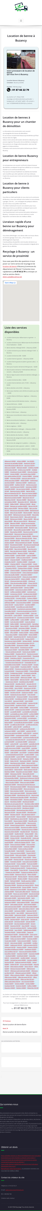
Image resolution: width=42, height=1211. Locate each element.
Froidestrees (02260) (16, 673)
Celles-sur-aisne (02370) (23, 557)
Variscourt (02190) (10, 947)
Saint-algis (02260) (32, 896)
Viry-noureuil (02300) (28, 981)
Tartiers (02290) (21, 932)
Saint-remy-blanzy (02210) (27, 909)
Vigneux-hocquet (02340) (17, 969)
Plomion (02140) (18, 859)
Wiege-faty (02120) (32, 988)
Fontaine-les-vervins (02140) (30, 660)
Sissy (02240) (25, 926)
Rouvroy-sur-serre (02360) (18, 889)
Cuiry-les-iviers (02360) (17, 622)
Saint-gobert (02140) (16, 904)
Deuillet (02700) (34, 626)
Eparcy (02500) (34, 632)
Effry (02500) (14, 632)
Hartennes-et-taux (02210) (18, 694)
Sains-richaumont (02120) (18, 896)
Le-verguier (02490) (21, 742)
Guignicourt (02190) (21, 686)
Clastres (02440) (9, 590)
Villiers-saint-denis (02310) (12, 981)
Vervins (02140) (9, 962)
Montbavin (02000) (10, 795)
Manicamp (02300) (25, 761)
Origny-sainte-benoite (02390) (25, 840)
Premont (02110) (25, 866)
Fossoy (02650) (14, 667)
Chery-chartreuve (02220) (30, 572)
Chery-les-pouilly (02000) (12, 575)
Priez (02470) (14, 870)
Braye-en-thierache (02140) (24, 538)
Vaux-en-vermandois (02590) (27, 951)
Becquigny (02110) (23, 502)
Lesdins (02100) (10, 746)
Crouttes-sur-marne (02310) (25, 617)
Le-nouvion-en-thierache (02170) (15, 739)
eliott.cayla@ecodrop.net (12, 277)
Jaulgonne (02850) (10, 703)
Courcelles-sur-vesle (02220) (24, 607)
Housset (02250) (33, 699)
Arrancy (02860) (27, 476)
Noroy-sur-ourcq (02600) (12, 827)
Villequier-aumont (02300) (23, 973)
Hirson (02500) (33, 697)
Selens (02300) (9, 915)
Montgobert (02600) (16, 799)
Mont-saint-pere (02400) (17, 793)
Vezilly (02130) (14, 964)
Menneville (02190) (28, 774)
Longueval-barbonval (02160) (14, 754)
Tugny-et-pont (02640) (24, 941)
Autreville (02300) (10, 489)
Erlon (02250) (8, 637)
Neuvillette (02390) (20, 823)
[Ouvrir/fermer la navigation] (21, 21)
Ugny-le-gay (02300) (16, 943)
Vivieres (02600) (19, 984)
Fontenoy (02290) (27, 665)
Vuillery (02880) (31, 986)
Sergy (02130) (25, 919)
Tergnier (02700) (24, 934)
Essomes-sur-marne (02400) (13, 641)
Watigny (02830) (21, 988)
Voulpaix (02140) (10, 986)
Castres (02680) (31, 555)
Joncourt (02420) (9, 705)
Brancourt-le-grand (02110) (13, 536)
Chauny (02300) (15, 570)
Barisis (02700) (30, 491)
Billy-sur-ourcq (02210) (20, 521)
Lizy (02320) (23, 752)
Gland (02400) (14, 679)
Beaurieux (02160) (10, 500)
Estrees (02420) (27, 641)
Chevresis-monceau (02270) (13, 577)
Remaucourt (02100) (11, 876)
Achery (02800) (21, 461)
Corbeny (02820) (32, 598)
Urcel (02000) (27, 943)
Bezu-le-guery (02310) (16, 517)
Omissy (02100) (14, 838)
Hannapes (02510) (10, 690)
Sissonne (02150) (15, 926)
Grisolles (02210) (20, 684)
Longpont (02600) (33, 752)
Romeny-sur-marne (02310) (25, 885)
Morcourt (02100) (10, 812)
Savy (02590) (20, 913)
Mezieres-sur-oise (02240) (31, 780)
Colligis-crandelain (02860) (18, 592)
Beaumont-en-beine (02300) (13, 497)
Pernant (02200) (9, 855)
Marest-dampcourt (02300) (30, 765)
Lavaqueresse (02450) (22, 735)
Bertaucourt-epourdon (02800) (19, 510)
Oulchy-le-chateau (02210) (22, 842)
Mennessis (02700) (15, 774)
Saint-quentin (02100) (11, 909)
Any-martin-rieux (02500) (27, 474)
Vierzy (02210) (29, 966)
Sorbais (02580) (32, 928)
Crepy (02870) (18, 615)
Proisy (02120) (23, 870)
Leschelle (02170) (34, 744)
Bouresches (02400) (16, 532)
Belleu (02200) (14, 504)
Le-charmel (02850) (16, 737)
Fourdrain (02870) (26, 667)
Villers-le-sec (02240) (11, 977)
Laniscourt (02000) (10, 731)
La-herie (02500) (22, 718)
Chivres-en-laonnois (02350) (18, 581)
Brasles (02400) (26, 536)
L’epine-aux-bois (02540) (22, 709)
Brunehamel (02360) (16, 545)
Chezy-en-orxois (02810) (30, 577)
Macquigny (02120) (16, 759)
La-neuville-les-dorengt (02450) (23, 722)
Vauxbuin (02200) (22, 954)
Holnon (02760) (9, 699)
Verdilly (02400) (25, 958)
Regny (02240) (32, 874)
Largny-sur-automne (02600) (13, 733)
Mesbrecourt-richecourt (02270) (29, 778)
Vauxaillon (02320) (10, 954)
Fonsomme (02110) (28, 658)
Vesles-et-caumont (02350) (23, 962)
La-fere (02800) (33, 714)
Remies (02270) (22, 876)
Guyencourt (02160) (30, 688)
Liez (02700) (31, 750)
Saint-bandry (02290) (24, 898)
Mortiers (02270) (15, 814)
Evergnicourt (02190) (26, 647)
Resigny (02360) (22, 879)
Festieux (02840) (9, 654)
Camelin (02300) (20, 555)
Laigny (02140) (17, 727)
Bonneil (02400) (9, 527)
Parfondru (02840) (29, 847)
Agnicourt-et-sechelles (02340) (14, 463)
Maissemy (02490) (28, 759)
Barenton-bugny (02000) (17, 491)
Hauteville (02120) (10, 697)
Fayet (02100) (34, 650)
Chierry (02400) (25, 579)
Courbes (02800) (30, 605)
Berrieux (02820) (23, 508)
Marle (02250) (18, 769)
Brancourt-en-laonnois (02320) (23, 534)
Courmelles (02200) (10, 609)
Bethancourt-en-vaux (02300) (22, 515)
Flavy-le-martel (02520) (24, 656)
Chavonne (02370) (15, 572)
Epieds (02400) (23, 635)
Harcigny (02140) (15, 692)
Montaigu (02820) (31, 793)
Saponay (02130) (32, 911)
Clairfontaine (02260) (16, 587)
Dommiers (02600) (24, 628)
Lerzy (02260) (24, 744)
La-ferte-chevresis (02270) (12, 716)
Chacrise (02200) (15, 560)
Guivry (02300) (9, 688)
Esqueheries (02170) (20, 637)
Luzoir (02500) (20, 757)
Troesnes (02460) (32, 939)
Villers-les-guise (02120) (25, 977)
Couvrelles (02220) (10, 611)
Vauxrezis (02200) (34, 954)
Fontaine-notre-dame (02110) (14, 662)
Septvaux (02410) (32, 915)
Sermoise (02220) (19, 921)
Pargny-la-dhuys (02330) (25, 849)
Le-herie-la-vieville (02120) (31, 737)
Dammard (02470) (25, 624)
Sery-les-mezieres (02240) (21, 924)
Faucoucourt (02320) (11, 650)
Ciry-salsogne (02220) (19, 585)
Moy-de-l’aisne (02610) (28, 814)
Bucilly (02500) (9, 549)
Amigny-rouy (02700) (24, 470)
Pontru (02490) (21, 864)
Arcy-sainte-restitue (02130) (13, 476)
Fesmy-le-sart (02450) (28, 652)
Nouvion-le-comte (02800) (12, 829)
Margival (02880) (25, 767)
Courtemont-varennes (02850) (26, 609)
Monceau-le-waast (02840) (18, 787)
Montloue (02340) (10, 810)
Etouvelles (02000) (10, 645)
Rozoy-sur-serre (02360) (20, 894)
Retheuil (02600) (15, 881)
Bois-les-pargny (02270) (17, 525)
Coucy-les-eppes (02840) (23, 602)
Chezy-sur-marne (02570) (12, 579)
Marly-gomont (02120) (30, 769)
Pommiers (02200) (15, 861)
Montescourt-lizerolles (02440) (19, 797)
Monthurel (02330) (28, 802)
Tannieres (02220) (10, 932)
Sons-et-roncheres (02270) (18, 928)
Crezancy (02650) (28, 615)
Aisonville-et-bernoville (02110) (14, 465)
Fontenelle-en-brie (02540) (12, 665)
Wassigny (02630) (10, 988)
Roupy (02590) (26, 887)
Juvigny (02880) (23, 707)
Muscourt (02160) (10, 817)
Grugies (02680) (9, 686)
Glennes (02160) (24, 679)
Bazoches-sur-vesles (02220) (27, 495)
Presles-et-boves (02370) (17, 868)
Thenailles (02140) (15, 936)
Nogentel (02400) (31, 825)
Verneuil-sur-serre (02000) (18, 960)
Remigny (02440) (34, 876)
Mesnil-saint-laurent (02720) (14, 780)
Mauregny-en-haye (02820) (24, 772)
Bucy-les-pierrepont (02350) (18, 551)
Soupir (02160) (9, 930)
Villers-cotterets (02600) (17, 975)
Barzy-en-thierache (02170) (13, 493)
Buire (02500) (32, 551)
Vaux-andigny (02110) (11, 951)
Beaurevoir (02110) (28, 497)
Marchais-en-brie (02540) (17, 763)
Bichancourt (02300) (16, 519)
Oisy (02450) (29, 836)
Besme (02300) (27, 512)
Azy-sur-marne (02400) (23, 489)
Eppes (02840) (33, 635)
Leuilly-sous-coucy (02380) (12, 748)
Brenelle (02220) (15, 540)
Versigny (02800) (32, 960)
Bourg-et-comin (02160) (30, 532)
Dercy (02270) (24, 626)
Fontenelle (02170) (30, 662)
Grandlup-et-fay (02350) (26, 682)
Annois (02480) (14, 474)
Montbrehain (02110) (23, 795)
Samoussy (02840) (19, 911)
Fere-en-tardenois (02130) (13, 652)
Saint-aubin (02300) (10, 898)
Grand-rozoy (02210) (12, 682)
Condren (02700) (10, 598)
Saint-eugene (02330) (23, 902)
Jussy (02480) (14, 707)
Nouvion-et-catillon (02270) (29, 827)
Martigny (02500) (10, 772)
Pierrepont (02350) (16, 857)
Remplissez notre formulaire (11, 1169)
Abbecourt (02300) (10, 461)
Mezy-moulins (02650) (12, 782)
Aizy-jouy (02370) (29, 465)
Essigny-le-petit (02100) (17, 639)
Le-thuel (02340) (9, 742)
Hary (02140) (31, 694)
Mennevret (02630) (10, 776)
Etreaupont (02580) (22, 645)
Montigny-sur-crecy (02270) (13, 808)
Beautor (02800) (21, 500)
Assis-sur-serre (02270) (28, 478)
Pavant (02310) (31, 853)
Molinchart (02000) (10, 784)
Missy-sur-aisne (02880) (27, 782)
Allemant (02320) (22, 468)
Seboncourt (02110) (31, 913)
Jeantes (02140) (33, 703)
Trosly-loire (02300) (10, 941)
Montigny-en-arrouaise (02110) (14, 804)
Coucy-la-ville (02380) (20, 600)
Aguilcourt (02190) (29, 463)
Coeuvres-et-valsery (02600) (23, 590)
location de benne (10, 266)
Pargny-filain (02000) (11, 849)
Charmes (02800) (22, 566)
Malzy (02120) (14, 761)
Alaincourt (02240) (10, 468)
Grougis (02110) (31, 684)
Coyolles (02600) (9, 613)
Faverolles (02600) (23, 650)
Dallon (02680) (14, 624)
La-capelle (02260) (15, 712)
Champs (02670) (15, 564)
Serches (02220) (15, 919)
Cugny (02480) (24, 620)
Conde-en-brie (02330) (30, 594)
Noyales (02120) (25, 832)
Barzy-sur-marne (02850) (29, 493)
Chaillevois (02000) (27, 560)
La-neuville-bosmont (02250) (19, 720)
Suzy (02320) (18, 930)
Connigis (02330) (21, 598)
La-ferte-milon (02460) (28, 716)
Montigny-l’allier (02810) (32, 804)
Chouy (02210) (32, 583)
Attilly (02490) (25, 480)
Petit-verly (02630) (20, 855)
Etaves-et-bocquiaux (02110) (25, 643)
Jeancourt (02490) (22, 703)
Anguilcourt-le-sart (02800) (18, 472)
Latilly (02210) (27, 733)
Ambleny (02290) (33, 468)
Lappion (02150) (31, 731)
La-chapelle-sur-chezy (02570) (19, 714)
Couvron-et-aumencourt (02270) (26, 611)
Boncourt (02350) (31, 525)
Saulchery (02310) (10, 913)
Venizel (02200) (14, 958)
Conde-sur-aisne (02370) (12, 596)
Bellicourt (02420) (25, 504)
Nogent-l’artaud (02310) (17, 825)
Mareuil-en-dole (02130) (12, 767)
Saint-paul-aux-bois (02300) (13, 906)
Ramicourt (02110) (20, 874)
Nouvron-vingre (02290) (12, 832)
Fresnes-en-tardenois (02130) (24, 669)
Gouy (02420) (35, 679)
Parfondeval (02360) (16, 847)
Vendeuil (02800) (11, 956)
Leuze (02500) (26, 748)
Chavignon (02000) (26, 570)
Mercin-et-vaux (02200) (24, 776)
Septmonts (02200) (20, 915)
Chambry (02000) (22, 562)
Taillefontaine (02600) (29, 930)
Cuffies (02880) (14, 620)
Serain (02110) (21, 917)
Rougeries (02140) (15, 887)
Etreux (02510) (14, 647)
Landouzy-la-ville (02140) (27, 729)
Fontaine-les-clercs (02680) (12, 660)
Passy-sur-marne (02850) (17, 853)
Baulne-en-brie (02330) (11, 495)
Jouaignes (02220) (21, 705)
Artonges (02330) (15, 478)
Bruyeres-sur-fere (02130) (17, 547)
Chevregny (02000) (26, 575)
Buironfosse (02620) (11, 553)
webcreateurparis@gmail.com (15, 1190)
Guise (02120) (32, 686)
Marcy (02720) (31, 763)
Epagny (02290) (23, 632)
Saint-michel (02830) (30, 904)
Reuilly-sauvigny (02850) (28, 881)
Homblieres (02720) (21, 699)
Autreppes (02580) (31, 487)
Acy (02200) (30, 461)
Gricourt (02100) (9, 684)
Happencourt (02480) (23, 690)
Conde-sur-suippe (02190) (28, 596)
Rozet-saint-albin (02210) (22, 891)
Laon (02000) (21, 731)
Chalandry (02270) (10, 562)
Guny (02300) (19, 688)
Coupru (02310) (19, 605)
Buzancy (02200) (23, 553)
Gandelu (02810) (15, 675)
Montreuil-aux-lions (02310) (25, 810)
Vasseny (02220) (32, 947)
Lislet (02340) (14, 752)
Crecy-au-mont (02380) (22, 613)
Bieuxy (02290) (28, 519)
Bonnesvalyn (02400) (21, 527)
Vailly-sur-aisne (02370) (30, 945)
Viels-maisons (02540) (16, 966)
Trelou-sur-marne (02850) (18, 939)
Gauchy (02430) (26, 675)
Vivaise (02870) (9, 984)
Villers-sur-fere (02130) (27, 979)
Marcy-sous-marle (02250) (12, 765)
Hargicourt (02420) (27, 692)
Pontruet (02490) (32, 864)
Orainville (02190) (26, 838)
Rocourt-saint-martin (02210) (25, 883)
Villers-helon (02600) (32, 975)
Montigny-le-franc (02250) (13, 806)
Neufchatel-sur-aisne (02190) (19, 819)
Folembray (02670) (16, 658)
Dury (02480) (25, 630)
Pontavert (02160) (10, 864)
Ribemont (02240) (10, 883)
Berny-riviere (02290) (11, 508)
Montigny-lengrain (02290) (30, 806)
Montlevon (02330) (28, 808)
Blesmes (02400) (15, 523)
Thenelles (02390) (27, 936)
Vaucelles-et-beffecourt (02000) (14, 949)
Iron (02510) (8, 701)
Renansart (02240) (11, 879)
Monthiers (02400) (15, 802)
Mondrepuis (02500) (16, 789)
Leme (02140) (14, 744)
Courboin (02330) (10, 607)
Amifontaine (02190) (11, 470)
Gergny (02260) (14, 677)
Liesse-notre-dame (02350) (18, 750)
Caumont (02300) (10, 557)
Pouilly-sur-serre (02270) (12, 866)
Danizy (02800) (14, 626)
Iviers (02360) (29, 701)
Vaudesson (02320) (30, 949)
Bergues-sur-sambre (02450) (18, 506)
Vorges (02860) (29, 984)
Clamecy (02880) (29, 587)
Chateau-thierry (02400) (25, 568)
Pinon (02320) (27, 857)
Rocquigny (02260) (10, 885)
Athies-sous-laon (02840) (12, 480)
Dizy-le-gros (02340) (11, 628)
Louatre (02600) (29, 754)
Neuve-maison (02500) (20, 821)
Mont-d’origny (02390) (17, 791)
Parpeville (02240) (10, 851)
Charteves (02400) (33, 566)
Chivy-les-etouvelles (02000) (18, 583)
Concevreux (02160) (16, 594)
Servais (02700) (30, 921)
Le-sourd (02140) (32, 739)
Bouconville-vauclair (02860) (22, 530)
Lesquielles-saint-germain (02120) (26, 746)
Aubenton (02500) (21, 483)
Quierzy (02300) (9, 874)
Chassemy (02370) (11, 568)
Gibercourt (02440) (26, 677)
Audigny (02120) (20, 485)
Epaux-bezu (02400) (11, 635)
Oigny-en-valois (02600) (17, 836)
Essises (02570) (29, 639)
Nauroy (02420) (21, 817)
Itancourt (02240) (18, 701)
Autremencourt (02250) (17, 487)
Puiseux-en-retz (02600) (13, 872)
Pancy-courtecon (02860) (17, 844)
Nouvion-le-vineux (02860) (30, 829)
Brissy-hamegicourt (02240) (23, 542)
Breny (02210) (25, 540)
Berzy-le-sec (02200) (16, 512)
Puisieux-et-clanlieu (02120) (29, 872)
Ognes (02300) (29, 834)
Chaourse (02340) (26, 564)
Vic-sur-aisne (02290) (26, 964)
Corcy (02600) (9, 600)
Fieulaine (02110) (21, 654)
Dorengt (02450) (15, 630)
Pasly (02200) (20, 851)
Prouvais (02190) (34, 870)
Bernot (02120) (33, 506)
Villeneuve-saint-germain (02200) (20, 971)
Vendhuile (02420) (22, 956)
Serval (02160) (9, 924)
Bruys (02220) (31, 547)
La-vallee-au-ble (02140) (17, 724)
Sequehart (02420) (10, 917)
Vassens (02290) (21, 947)
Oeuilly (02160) (19, 834)
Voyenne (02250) (21, 986)
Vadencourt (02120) (16, 945)
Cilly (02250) (8, 585)
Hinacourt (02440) (22, 697)
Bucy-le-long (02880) (20, 549)
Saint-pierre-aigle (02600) (29, 906)
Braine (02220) (9, 534)
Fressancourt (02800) (22, 671)
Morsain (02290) (21, 812)
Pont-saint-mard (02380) (30, 861)
